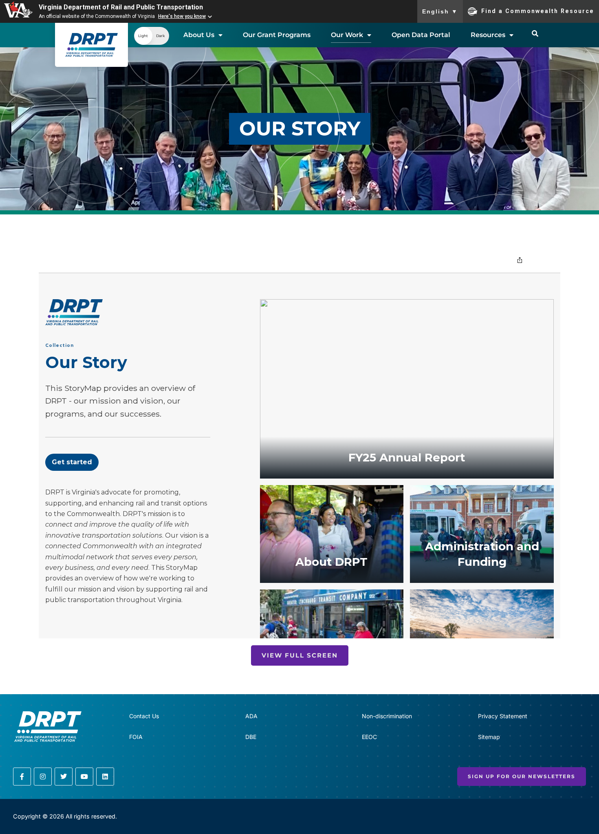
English (440, 11)
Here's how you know (182, 16)
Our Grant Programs (277, 35)
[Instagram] (43, 776)
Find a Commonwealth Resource (537, 10)
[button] (151, 36)
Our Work (347, 35)
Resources (488, 35)
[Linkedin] (105, 776)
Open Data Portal (421, 35)
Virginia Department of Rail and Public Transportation (121, 7)
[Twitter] (64, 776)
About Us (198, 35)
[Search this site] (535, 33)
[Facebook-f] (22, 776)
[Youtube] (84, 776)
